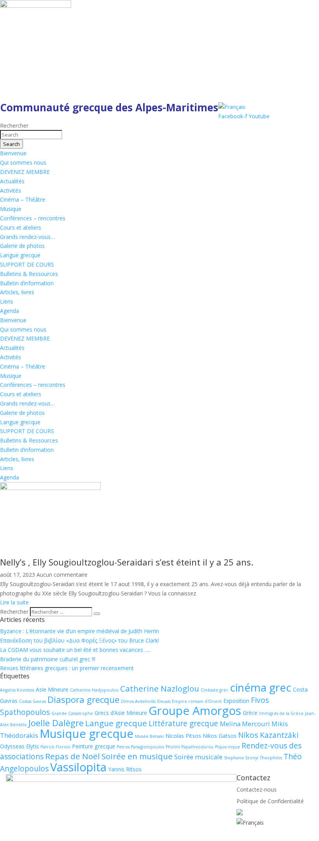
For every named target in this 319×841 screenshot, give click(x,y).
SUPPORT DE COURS (27, 264)
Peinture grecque (93, 746)
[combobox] (31, 134)
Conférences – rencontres (32, 218)
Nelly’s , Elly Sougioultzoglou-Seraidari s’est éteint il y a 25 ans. (126, 562)
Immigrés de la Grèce (281, 713)
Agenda (9, 310)
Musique (10, 208)
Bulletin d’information (27, 283)
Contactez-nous (257, 789)
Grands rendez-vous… (27, 237)
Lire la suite (14, 602)
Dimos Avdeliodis (138, 701)
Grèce (250, 712)
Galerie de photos (22, 245)
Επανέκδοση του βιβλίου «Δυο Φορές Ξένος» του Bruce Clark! (79, 640)
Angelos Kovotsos (17, 690)
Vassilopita (78, 767)
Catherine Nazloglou (159, 688)
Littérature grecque (183, 723)
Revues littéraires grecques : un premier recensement (67, 668)
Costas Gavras (32, 701)
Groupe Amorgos (195, 710)
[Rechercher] (97, 614)
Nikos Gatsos (220, 735)
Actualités (12, 181)
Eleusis (163, 701)
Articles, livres (17, 292)
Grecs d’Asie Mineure (121, 712)
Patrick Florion (55, 747)
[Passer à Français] (231, 107)
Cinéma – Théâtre (22, 199)
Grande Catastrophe (72, 713)
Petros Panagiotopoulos (140, 747)
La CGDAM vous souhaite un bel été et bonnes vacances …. (75, 649)
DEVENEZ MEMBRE (25, 172)
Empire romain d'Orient (197, 701)
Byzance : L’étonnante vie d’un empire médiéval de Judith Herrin (79, 631)
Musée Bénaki (149, 736)
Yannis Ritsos (125, 769)
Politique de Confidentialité (270, 801)
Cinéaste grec (214, 690)
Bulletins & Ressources (29, 273)
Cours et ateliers (20, 227)
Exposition (236, 700)
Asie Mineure (52, 689)
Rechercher (15, 611)
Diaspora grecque (83, 700)
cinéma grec (260, 687)
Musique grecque (86, 733)
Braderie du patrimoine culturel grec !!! (47, 659)
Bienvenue (13, 153)
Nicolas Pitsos (183, 735)
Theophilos (271, 757)
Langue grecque (20, 255)
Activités (10, 190)
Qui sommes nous (23, 162)
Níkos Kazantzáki (268, 735)
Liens (6, 301)
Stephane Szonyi (241, 757)
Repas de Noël (72, 756)
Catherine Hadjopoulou (94, 690)
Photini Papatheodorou (190, 747)
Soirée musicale (198, 756)
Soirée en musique (137, 756)
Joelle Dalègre (56, 723)
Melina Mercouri (245, 723)
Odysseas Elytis (19, 746)
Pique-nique (227, 747)
